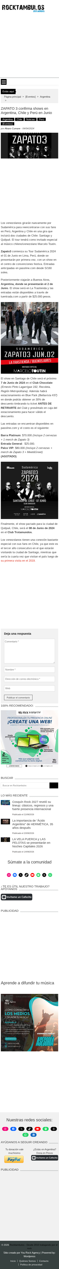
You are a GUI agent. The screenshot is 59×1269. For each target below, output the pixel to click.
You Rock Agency (31, 1252)
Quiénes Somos (27, 1261)
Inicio (13, 1261)
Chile (19, 119)
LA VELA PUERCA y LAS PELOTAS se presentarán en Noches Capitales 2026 (31, 843)
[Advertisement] (29, 44)
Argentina (45, 96)
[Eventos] (30, 96)
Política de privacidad (31, 1264)
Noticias (30, 119)
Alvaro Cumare (12, 128)
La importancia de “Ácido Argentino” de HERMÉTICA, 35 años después (32, 824)
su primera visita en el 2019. (18, 560)
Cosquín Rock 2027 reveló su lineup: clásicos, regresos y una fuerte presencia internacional (32, 805)
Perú (41, 119)
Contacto (44, 1261)
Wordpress (29, 1256)
